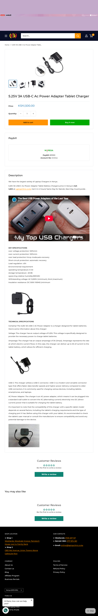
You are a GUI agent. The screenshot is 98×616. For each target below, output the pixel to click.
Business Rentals (12, 579)
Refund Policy (59, 569)
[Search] (78, 35)
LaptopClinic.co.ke (23, 189)
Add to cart (28, 122)
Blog (7, 572)
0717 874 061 (72, 541)
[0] (91, 35)
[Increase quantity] (33, 113)
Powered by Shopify (12, 610)
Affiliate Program (12, 576)
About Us (9, 565)
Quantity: (12, 114)
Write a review (49, 474)
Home (7, 45)
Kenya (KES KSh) (12, 590)
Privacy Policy (59, 572)
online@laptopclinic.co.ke (72, 545)
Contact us (9, 569)
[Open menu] (6, 36)
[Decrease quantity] (20, 113)
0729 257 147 (70, 538)
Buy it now (70, 122)
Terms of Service (60, 565)
